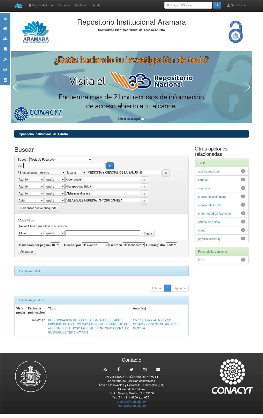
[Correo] (158, 369)
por (20, 165)
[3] (128, 119)
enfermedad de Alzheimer (215, 213)
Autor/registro (155, 245)
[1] (121, 119)
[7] (142, 119)
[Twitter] (131, 369)
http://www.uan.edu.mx (131, 405)
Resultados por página (34, 245)
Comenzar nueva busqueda (38, 208)
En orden (115, 245)
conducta (204, 188)
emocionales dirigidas (212, 197)
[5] (135, 119)
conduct (203, 180)
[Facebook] (118, 369)
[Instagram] (145, 369)
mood (201, 230)
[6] (139, 119)
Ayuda (96, 5)
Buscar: (23, 159)
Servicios (236, 5)
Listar (63, 5)
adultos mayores (209, 171)
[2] (125, 119)
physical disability (209, 239)
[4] (132, 119)
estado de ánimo (209, 222)
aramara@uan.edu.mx (131, 401)
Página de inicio (42, 5)
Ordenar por (72, 245)
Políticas (80, 5)
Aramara (5, 33)
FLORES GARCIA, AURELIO (151, 320)
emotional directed (210, 205)
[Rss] (105, 369)
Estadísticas (5, 74)
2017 (201, 260)
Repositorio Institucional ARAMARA (42, 134)
